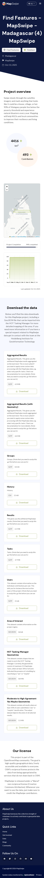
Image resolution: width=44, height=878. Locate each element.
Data (4, 838)
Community (22, 3)
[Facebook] (4, 859)
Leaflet (13, 236)
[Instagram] (15, 859)
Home (4, 831)
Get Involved (7, 835)
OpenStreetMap (21, 236)
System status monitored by (12, 875)
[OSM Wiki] (26, 859)
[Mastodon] (10, 859)
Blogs (4, 842)
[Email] (31, 859)
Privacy (39, 875)
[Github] (20, 859)
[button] (6, 186)
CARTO (37, 236)
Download (23, 391)
